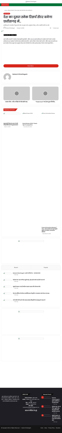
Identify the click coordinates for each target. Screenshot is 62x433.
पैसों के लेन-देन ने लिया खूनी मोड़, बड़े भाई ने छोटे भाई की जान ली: (29, 280)
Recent (16, 267)
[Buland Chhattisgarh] (31, 1)
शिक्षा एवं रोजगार (11, 10)
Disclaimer (58, 427)
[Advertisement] (31, 56)
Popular (46, 267)
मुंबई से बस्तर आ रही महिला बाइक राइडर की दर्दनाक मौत (26, 286)
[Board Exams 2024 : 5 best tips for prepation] (31, 117)
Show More (31, 65)
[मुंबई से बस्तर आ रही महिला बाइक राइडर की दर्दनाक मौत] (7, 288)
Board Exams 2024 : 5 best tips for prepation (30, 124)
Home (5, 10)
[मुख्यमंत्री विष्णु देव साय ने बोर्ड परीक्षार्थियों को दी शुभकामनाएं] (11, 117)
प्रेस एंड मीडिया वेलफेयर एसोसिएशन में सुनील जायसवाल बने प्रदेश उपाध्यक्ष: (31, 293)
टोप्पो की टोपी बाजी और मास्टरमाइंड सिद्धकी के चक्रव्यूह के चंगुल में (29, 300)
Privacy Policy (51, 427)
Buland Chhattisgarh (20, 74)
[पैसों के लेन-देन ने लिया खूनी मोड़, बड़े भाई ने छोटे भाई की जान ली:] (7, 282)
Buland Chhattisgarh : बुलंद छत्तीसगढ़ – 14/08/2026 (26, 273)
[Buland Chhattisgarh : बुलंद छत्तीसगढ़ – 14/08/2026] (7, 275)
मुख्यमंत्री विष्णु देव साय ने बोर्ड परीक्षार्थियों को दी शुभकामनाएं (10, 124)
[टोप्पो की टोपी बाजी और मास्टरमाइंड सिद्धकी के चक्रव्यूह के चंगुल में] (7, 302)
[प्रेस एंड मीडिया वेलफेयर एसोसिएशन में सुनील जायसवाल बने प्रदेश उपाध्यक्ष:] (7, 295)
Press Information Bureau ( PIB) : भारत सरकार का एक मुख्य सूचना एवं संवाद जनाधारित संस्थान (49, 230)
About (45, 427)
